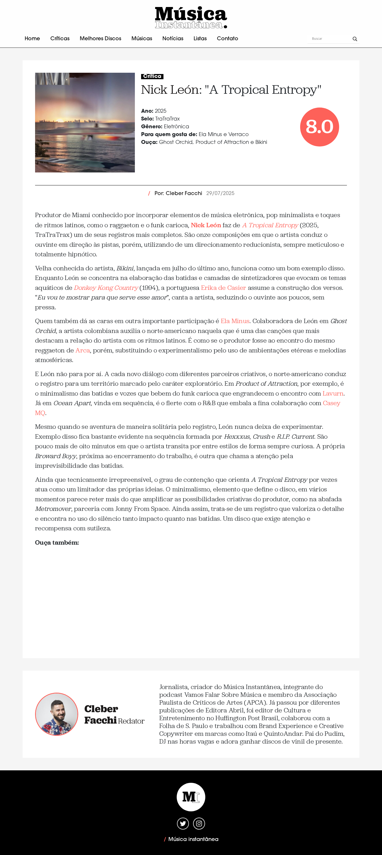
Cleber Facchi (101, 714)
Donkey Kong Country (106, 287)
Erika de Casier (223, 287)
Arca (82, 350)
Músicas (141, 39)
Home (32, 39)
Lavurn (333, 393)
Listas (200, 39)
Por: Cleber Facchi (178, 193)
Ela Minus (235, 321)
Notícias (172, 39)
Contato (227, 39)
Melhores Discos (100, 39)
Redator (131, 721)
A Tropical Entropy (270, 225)
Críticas (59, 39)
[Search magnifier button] (355, 39)
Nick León (170, 89)
